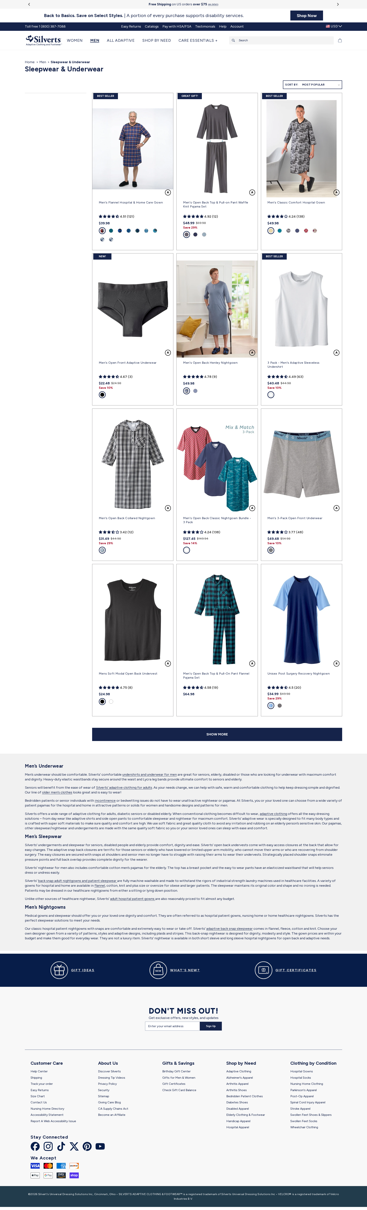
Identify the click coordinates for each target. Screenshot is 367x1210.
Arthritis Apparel (237, 1084)
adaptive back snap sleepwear (229, 928)
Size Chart (38, 1096)
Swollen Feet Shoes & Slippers (311, 1115)
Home (30, 62)
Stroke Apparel (300, 1108)
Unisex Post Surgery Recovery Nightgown (298, 673)
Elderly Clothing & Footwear (245, 1115)
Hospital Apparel (237, 1127)
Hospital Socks (300, 1077)
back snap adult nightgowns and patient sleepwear (77, 881)
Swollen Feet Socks (303, 1121)
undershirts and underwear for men (149, 774)
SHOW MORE (217, 734)
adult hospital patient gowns (132, 899)
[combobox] (281, 40)
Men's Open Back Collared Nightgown (127, 518)
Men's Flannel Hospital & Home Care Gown (131, 202)
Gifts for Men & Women (178, 1077)
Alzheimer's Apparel (239, 1077)
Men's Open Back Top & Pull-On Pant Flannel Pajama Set (216, 675)
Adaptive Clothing (238, 1071)
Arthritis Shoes (236, 1090)
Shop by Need (241, 1063)
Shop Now (307, 15)
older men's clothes (57, 792)
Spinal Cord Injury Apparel (307, 1102)
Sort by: (291, 84)
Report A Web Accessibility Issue (53, 1121)
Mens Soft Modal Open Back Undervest (128, 673)
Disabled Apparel (237, 1108)
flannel (99, 885)
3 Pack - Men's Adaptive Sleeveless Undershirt (293, 364)
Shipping (36, 1077)
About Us (108, 1063)
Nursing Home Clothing (306, 1084)
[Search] (233, 40)
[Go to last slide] (29, 4)
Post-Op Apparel (302, 1096)
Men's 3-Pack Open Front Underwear (294, 518)
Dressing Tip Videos (111, 1077)
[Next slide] (337, 4)
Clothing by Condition (313, 1063)
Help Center (39, 1071)
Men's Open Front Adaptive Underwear (128, 362)
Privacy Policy (107, 1084)
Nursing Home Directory (47, 1108)
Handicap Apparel (238, 1121)
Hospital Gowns (301, 1071)
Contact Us (39, 1102)
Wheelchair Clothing (304, 1127)
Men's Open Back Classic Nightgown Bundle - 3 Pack (217, 520)
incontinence (105, 800)
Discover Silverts (109, 1071)
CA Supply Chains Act (113, 1108)
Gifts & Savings (178, 1063)
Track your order (42, 1084)
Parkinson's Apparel (303, 1090)
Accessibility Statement (47, 1115)
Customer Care (47, 1063)
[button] (76, 40)
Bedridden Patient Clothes (244, 1096)
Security (103, 1090)
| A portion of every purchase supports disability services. (144, 15)
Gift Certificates (173, 1084)
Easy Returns (40, 1090)
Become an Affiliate (111, 1115)
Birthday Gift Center (176, 1071)
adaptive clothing (273, 814)
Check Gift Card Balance (179, 1090)
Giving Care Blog (109, 1102)
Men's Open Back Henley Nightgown (210, 362)
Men (42, 62)
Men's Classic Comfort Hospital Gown (296, 202)
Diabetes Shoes (237, 1102)
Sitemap (103, 1096)
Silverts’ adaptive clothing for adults (124, 787)
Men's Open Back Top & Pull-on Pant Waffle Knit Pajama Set (215, 204)
